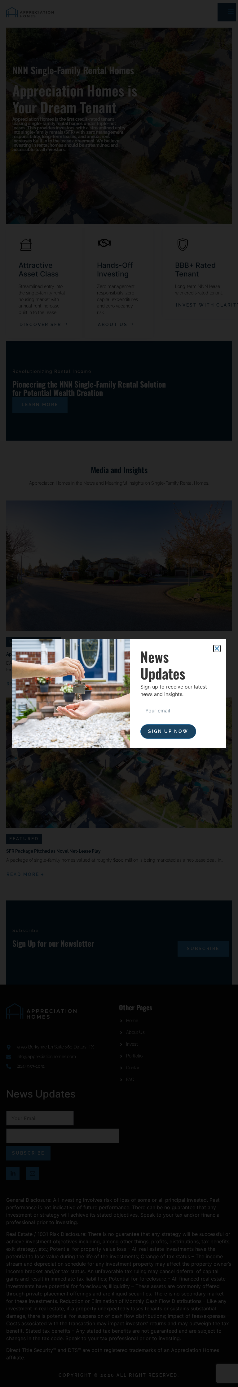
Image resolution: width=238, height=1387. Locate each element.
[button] (217, 648)
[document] (119, 693)
